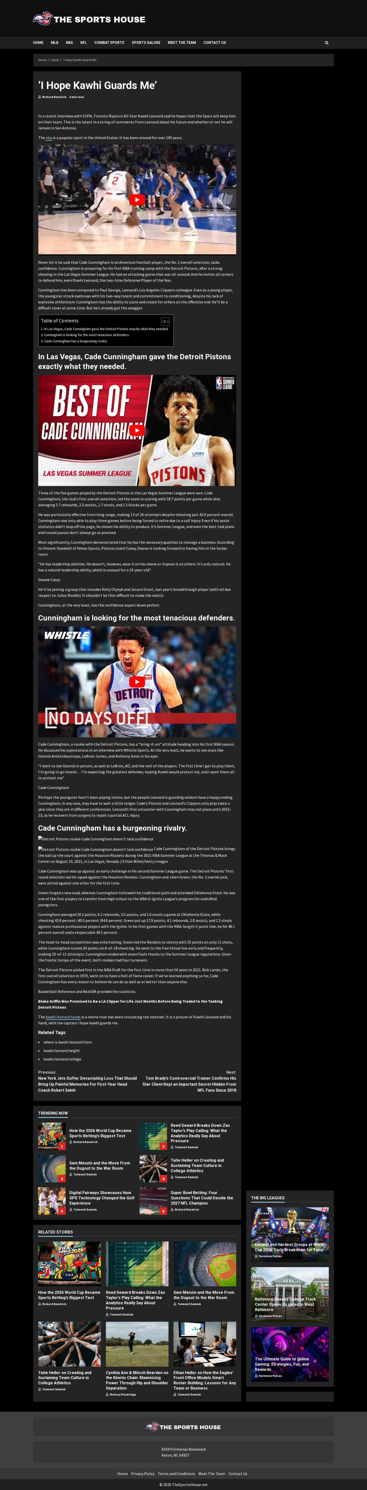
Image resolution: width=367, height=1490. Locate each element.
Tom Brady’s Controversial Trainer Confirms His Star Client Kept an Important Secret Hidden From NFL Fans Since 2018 (189, 1081)
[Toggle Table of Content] (163, 321)
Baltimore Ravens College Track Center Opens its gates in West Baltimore (285, 1304)
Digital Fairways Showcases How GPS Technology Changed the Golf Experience (52, 1201)
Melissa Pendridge (122, 1394)
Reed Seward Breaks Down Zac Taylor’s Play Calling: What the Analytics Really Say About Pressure (153, 1136)
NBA (69, 43)
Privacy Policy (143, 1473)
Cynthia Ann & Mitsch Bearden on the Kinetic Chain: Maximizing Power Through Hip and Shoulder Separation (137, 1344)
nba (49, 137)
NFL (83, 43)
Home (38, 43)
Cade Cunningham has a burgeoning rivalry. (76, 341)
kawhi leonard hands (63, 1016)
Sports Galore (146, 43)
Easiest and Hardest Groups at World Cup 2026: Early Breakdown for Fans (289, 1247)
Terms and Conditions (176, 1473)
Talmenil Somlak (186, 1147)
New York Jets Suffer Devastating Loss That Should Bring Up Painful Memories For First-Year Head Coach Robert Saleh (87, 1081)
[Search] (327, 43)
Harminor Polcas (270, 1256)
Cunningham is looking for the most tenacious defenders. (87, 335)
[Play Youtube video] (137, 200)
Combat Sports (109, 43)
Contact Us (214, 43)
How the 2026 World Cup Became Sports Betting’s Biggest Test (52, 1136)
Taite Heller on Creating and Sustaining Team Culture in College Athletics (153, 1168)
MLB (54, 43)
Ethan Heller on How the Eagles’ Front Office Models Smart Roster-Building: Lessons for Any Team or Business (205, 1344)
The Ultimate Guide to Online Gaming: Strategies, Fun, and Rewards (282, 1364)
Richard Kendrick (54, 97)
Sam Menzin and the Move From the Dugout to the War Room (52, 1168)
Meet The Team (182, 43)
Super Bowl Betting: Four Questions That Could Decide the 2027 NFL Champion (153, 1201)
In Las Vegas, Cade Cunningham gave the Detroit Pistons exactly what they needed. (106, 329)
